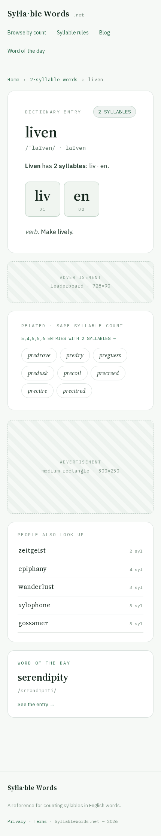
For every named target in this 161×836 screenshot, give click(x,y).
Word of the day (26, 51)
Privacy (16, 821)
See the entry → (36, 704)
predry (74, 355)
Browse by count (26, 32)
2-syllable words (54, 79)
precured (74, 391)
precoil (72, 373)
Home (13, 79)
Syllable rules (73, 32)
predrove (39, 355)
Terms (40, 821)
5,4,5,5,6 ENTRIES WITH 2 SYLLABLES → (68, 338)
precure (37, 391)
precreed (108, 373)
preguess (110, 355)
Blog (104, 32)
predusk (38, 373)
